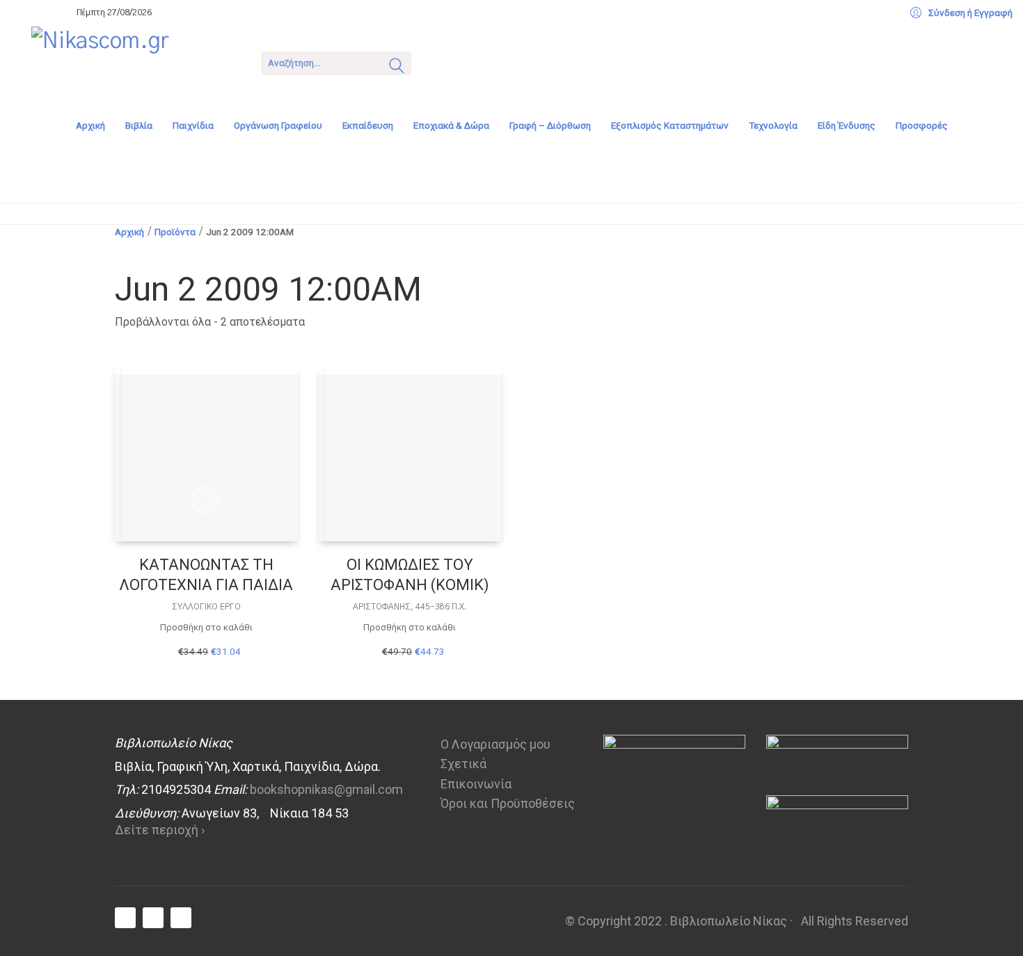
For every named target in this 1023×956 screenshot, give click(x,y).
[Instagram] (180, 917)
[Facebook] (125, 917)
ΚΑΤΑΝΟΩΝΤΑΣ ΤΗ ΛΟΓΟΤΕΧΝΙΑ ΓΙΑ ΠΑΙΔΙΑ (206, 574)
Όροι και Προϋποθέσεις (508, 803)
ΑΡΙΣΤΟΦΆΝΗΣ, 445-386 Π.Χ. (409, 607)
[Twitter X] (153, 917)
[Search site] (396, 67)
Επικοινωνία (476, 783)
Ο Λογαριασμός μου (495, 744)
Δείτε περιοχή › (160, 829)
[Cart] (439, 61)
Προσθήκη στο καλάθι (206, 627)
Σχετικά (463, 763)
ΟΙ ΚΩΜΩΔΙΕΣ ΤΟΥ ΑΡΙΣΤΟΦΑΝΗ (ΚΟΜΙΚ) (410, 574)
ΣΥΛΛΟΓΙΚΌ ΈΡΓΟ (206, 607)
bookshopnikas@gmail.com (326, 789)
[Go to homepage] (135, 61)
